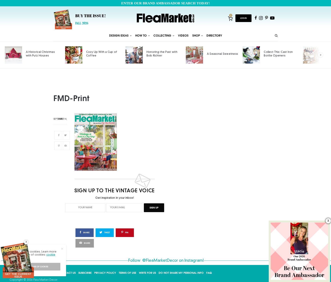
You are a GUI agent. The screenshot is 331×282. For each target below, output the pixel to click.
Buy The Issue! (90, 16)
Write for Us (147, 272)
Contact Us (67, 272)
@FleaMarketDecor (160, 261)
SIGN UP (154, 207)
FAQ (209, 272)
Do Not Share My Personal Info (181, 272)
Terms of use (127, 272)
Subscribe (85, 272)
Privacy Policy (105, 272)
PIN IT (117, 142)
